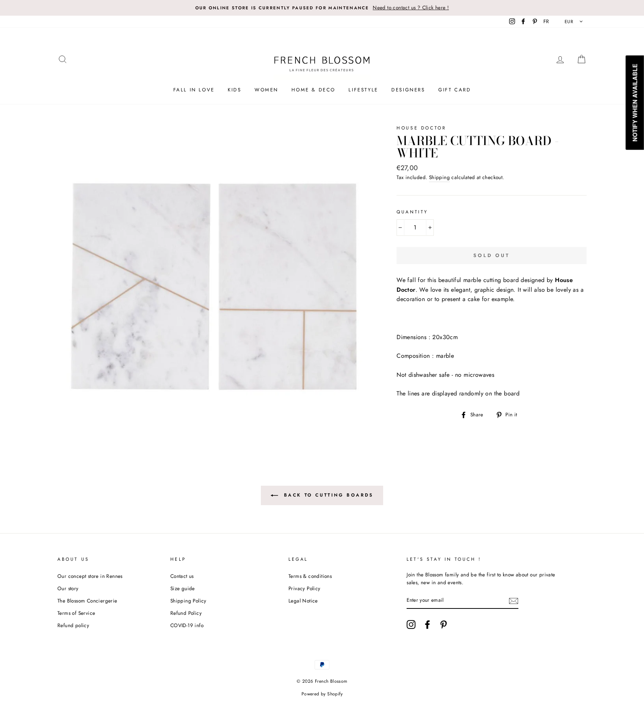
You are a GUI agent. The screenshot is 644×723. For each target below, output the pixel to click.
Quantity (412, 212)
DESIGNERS (408, 89)
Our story (68, 588)
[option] (322, 8)
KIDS (234, 89)
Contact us (182, 576)
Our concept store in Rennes (90, 576)
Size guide (182, 588)
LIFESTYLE (363, 89)
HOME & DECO (313, 89)
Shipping (439, 177)
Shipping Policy (188, 600)
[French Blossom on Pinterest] (443, 624)
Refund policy (73, 625)
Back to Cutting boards (327, 495)
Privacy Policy (304, 588)
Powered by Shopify (322, 694)
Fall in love (194, 89)
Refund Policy (186, 613)
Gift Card (454, 89)
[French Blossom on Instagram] (411, 624)
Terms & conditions (310, 576)
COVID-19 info (186, 625)
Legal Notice (303, 600)
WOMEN (266, 89)
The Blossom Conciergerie (87, 600)
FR (546, 21)
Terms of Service (76, 613)
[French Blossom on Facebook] (427, 624)
